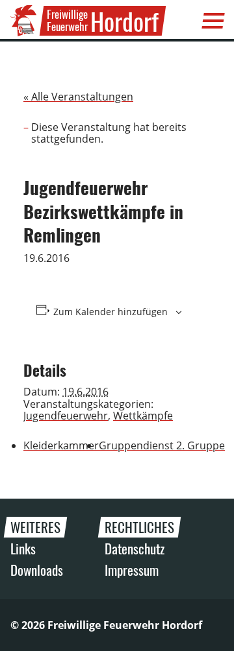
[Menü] (213, 20)
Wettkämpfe (143, 415)
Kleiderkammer (61, 445)
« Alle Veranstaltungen (78, 96)
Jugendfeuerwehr (65, 415)
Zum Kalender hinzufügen (110, 312)
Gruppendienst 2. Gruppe (162, 445)
